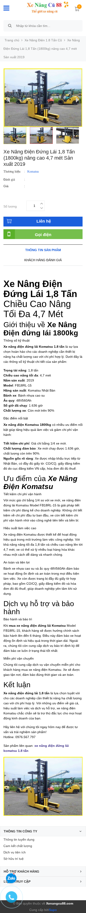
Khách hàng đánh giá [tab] (43, 260)
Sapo (53, 910)
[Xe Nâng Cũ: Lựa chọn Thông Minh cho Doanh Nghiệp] (44, 7)
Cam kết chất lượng (17, 846)
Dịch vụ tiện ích (14, 852)
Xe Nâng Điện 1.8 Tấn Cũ (43, 40)
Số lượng (10, 205)
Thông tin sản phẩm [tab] (43, 250)
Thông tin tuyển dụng (18, 839)
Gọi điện (43, 234)
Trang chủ (12, 40)
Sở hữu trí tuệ (13, 858)
